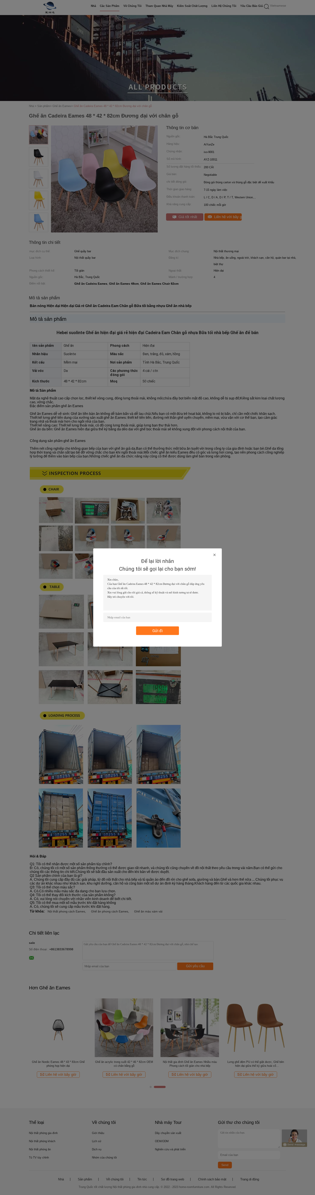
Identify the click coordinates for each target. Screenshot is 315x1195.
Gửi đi (157, 630)
